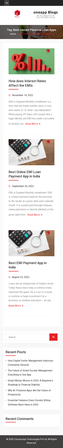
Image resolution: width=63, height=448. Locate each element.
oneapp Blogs (45, 12)
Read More (32, 124)
